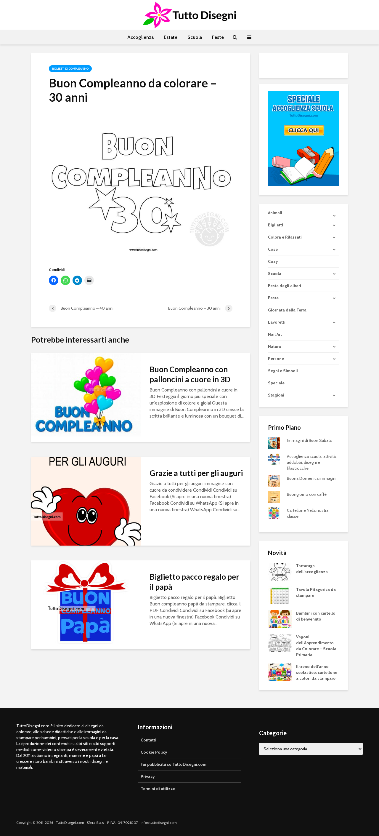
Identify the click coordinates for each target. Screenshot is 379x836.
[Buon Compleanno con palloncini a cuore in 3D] (86, 397)
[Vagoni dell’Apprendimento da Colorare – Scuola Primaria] (280, 642)
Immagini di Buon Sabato (310, 440)
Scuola (194, 37)
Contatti (148, 740)
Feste (218, 37)
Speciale (276, 383)
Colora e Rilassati (285, 237)
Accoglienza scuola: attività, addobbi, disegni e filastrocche (312, 462)
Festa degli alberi (284, 285)
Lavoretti (276, 322)
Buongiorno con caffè (307, 494)
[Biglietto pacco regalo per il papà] (86, 604)
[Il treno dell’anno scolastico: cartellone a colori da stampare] (280, 672)
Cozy (273, 261)
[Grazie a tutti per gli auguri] (86, 500)
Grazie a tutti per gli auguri (196, 473)
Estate (170, 37)
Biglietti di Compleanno (70, 69)
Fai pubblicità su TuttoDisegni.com (173, 764)
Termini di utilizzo (158, 788)
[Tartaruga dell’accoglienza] (280, 571)
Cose (273, 249)
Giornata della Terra (287, 310)
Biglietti (275, 225)
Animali (275, 212)
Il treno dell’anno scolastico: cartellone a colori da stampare (316, 672)
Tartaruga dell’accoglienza (312, 568)
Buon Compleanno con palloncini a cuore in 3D (190, 374)
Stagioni (276, 395)
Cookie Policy (154, 752)
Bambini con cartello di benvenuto (315, 616)
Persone (276, 358)
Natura (274, 346)
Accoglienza (140, 37)
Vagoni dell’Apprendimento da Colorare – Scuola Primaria (316, 645)
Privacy (148, 776)
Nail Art (275, 334)
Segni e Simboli (283, 370)
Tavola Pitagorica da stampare (316, 592)
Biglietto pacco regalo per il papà (194, 582)
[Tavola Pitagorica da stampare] (280, 595)
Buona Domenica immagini (311, 478)
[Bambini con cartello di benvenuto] (280, 618)
